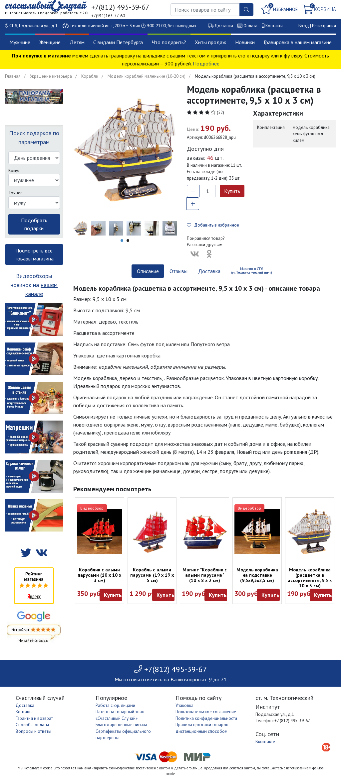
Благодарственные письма (121, 725)
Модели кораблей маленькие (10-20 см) (146, 76)
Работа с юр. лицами (115, 705)
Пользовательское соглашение (205, 712)
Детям (77, 42)
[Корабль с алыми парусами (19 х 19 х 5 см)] (152, 531)
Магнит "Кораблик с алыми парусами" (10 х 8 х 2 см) (204, 575)
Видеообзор (92, 508)
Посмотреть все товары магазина (34, 254)
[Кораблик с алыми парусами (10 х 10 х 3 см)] (99, 531)
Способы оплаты (32, 725)
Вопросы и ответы (33, 731)
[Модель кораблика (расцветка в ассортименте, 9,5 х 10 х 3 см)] (309, 531)
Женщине (50, 42)
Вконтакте (265, 741)
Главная (13, 76)
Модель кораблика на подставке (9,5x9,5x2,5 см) (257, 575)
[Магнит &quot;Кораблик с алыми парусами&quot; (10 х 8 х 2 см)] (204, 531)
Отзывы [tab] (178, 271)
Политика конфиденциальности (206, 718)
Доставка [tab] (209, 271)
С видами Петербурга (118, 42)
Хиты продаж (210, 42)
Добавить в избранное (215, 225)
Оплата (250, 26)
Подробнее (206, 63)
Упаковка (184, 705)
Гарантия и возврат (34, 718)
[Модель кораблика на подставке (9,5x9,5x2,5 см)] (257, 531)
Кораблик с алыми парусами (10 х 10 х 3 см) (99, 575)
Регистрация (324, 26)
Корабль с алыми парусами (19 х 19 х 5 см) (152, 575)
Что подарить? (169, 42)
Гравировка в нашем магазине (298, 42)
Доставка (223, 26)
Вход (303, 26)
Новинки (245, 42)
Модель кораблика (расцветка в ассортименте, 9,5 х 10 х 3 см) (310, 578)
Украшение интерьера (51, 76)
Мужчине (19, 42)
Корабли (89, 76)
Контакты (274, 26)
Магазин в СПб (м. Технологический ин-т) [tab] (251, 270)
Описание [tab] (148, 271)
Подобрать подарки (34, 224)
